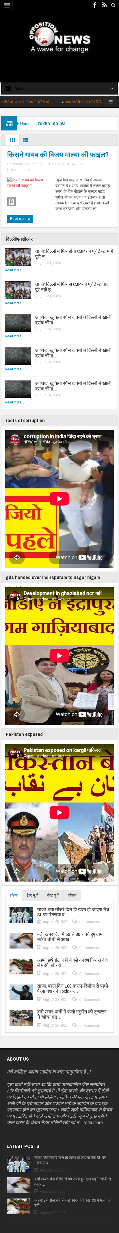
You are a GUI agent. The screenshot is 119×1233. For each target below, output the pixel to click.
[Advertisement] (59, 63)
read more (93, 1122)
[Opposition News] (59, 37)
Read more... (14, 270)
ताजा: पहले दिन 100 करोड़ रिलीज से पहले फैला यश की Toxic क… (78, 101)
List (26, 141)
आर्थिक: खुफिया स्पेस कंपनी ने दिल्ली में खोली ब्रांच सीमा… (73, 319)
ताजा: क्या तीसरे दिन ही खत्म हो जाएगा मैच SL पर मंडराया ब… (73, 912)
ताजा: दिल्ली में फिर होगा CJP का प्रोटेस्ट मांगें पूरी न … (74, 253)
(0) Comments (89, 922)
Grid (12, 141)
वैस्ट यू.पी (53, 895)
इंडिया (14, 895)
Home (25, 123)
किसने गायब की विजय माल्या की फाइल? (58, 154)
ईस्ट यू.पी (32, 895)
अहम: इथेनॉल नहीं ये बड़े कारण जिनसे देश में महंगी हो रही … (72, 962)
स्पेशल (72, 895)
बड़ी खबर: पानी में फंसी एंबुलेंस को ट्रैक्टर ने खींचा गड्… (71, 1014)
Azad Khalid (32, 164)
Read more (18, 218)
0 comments (20, 170)
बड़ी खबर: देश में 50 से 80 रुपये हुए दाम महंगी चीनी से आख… (70, 937)
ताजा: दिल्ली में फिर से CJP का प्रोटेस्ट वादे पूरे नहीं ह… (72, 286)
